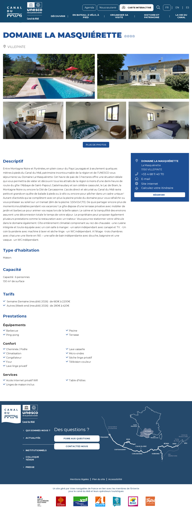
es (188, 7)
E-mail (145, 179)
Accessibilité (115, 479)
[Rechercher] (158, 7)
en (178, 7)
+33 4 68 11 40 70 (152, 174)
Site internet (149, 183)
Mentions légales (79, 479)
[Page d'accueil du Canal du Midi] (23, 12)
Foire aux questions (77, 438)
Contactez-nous (77, 446)
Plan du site (98, 479)
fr (168, 7)
